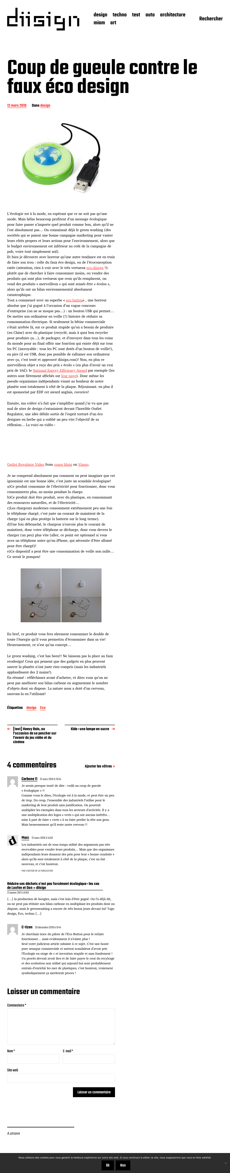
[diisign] (43, 19)
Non (123, 1165)
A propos (13, 1133)
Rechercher (211, 19)
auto (150, 15)
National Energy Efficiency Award (60, 370)
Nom (11, 1051)
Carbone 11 (29, 779)
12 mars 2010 (16, 106)
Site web (12, 1069)
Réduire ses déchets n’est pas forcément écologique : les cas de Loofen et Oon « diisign (53, 886)
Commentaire (16, 1005)
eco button (74, 300)
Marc (25, 838)
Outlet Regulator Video (25, 464)
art (113, 23)
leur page (68, 376)
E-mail (68, 1051)
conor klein (63, 464)
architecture (172, 15)
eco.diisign (95, 268)
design (100, 15)
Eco (43, 708)
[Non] (225, 1163)
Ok (107, 1165)
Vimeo (83, 464)
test (136, 15)
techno (120, 15)
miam (99, 23)
